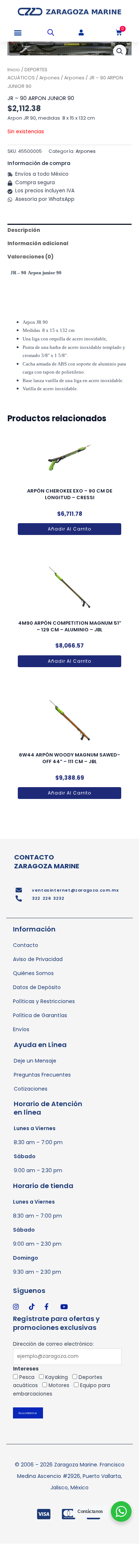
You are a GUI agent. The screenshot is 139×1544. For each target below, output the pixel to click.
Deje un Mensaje (35, 1060)
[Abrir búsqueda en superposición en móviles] (50, 32)
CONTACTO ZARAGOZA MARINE (46, 861)
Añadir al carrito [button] (69, 529)
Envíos (21, 1029)
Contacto (25, 945)
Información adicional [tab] (37, 243)
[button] (17, 33)
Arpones (49, 78)
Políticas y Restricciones (44, 1001)
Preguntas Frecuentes (42, 1074)
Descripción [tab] (23, 230)
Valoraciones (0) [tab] (30, 256)
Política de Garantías (40, 1015)
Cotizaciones (30, 1088)
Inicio (13, 69)
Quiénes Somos (33, 973)
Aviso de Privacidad (38, 959)
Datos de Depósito (37, 987)
